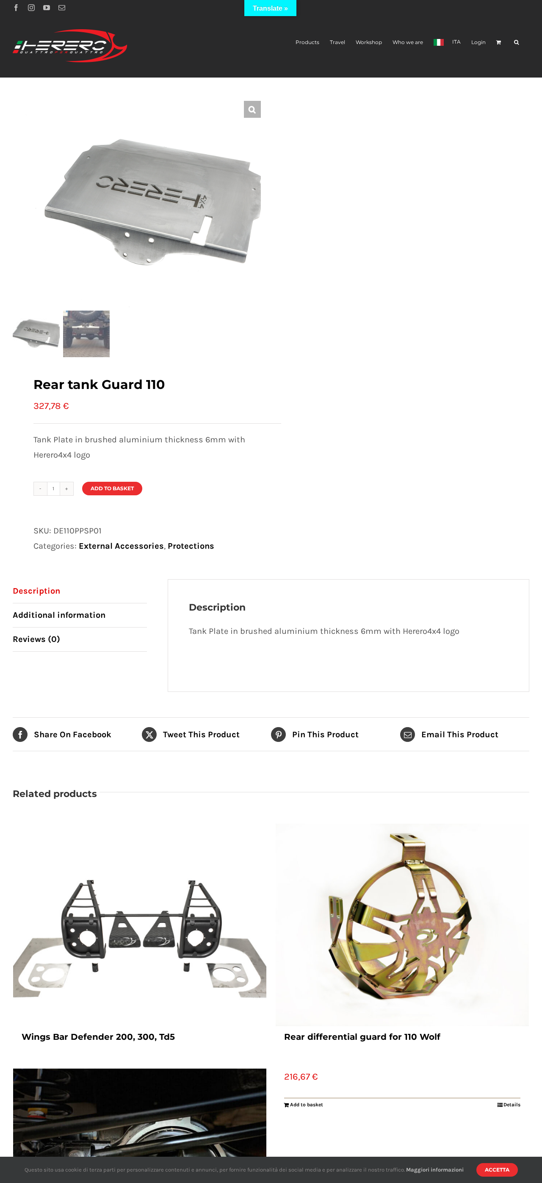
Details (511, 1105)
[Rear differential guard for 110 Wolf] (402, 925)
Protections (191, 546)
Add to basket (112, 488)
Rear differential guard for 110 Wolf (362, 1037)
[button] (516, 42)
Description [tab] (36, 591)
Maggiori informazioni (435, 1169)
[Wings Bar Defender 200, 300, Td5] (139, 925)
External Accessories (121, 546)
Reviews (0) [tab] (36, 639)
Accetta (497, 1169)
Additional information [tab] (59, 615)
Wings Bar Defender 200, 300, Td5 (98, 1037)
